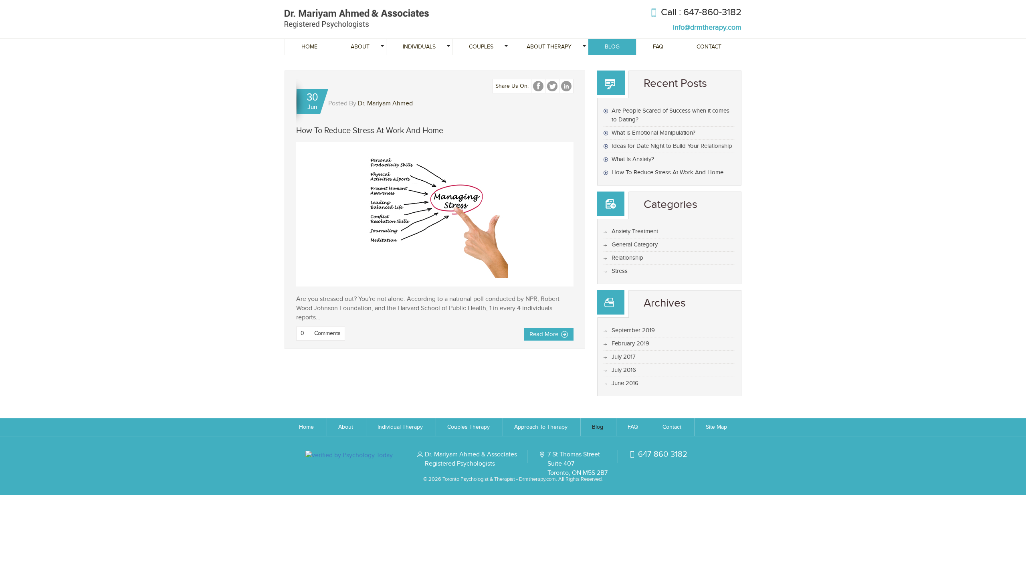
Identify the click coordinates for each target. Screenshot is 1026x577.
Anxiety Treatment (635, 231)
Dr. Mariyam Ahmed (385, 103)
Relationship (627, 257)
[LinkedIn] (566, 86)
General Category (635, 244)
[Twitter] (552, 86)
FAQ (658, 47)
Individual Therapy (400, 427)
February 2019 (630, 343)
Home (309, 47)
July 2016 (624, 370)
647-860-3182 (712, 12)
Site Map (716, 427)
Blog (612, 47)
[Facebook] (538, 86)
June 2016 (625, 383)
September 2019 (633, 330)
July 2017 (624, 356)
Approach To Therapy (541, 427)
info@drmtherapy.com (707, 27)
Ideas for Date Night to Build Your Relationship (672, 146)
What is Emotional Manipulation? (653, 132)
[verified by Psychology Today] (349, 455)
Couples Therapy (468, 427)
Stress (620, 271)
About (345, 427)
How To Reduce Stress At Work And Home (369, 130)
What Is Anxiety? (633, 159)
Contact (709, 47)
